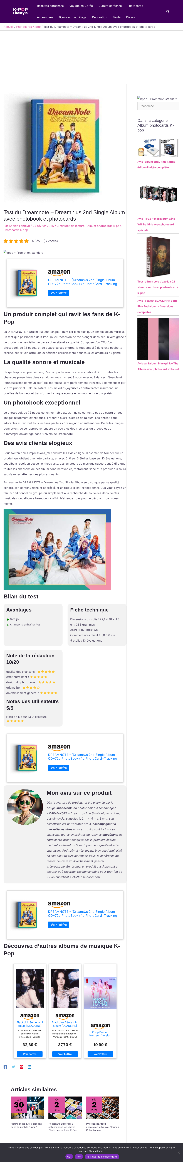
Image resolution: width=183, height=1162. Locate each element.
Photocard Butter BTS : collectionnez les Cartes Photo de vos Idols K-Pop (62, 1127)
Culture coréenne (110, 6)
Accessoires (45, 17)
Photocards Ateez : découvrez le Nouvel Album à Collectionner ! (102, 1127)
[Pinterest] (21, 1067)
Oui (69, 1156)
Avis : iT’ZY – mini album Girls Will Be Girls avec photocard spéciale (156, 224)
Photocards (135, 6)
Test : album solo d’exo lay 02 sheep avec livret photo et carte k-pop (157, 287)
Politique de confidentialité (102, 1156)
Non (78, 1156)
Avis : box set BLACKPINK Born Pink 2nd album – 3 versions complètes (157, 306)
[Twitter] (13, 1067)
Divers (130, 17)
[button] (168, 11)
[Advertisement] (91, 57)
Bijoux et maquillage (72, 17)
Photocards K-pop (16, 230)
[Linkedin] (29, 1067)
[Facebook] (5, 1067)
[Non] (178, 1152)
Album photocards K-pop (104, 226)
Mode (116, 17)
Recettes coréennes (50, 6)
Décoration (99, 17)
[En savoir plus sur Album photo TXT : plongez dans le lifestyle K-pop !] (27, 1107)
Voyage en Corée (81, 6)
